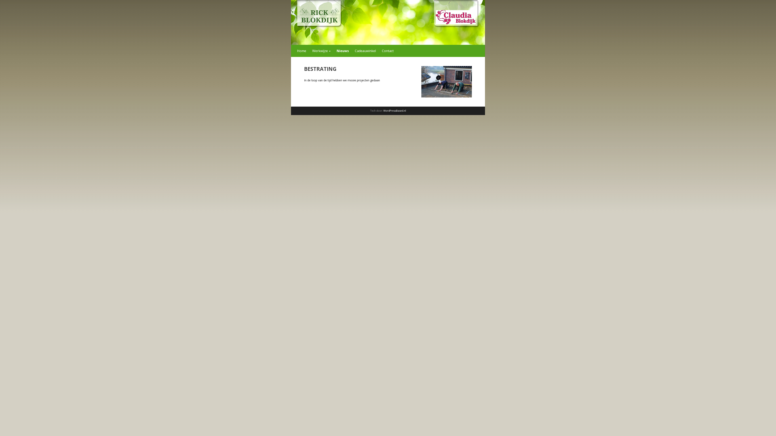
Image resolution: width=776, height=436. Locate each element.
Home (301, 51)
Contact (388, 51)
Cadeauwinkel (365, 51)
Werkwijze (320, 51)
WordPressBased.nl (394, 110)
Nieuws (343, 51)
